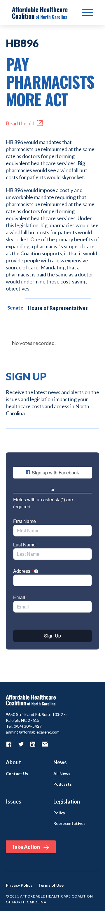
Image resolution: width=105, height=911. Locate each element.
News (60, 762)
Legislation (66, 801)
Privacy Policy (19, 885)
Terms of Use (51, 885)
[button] (87, 12)
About (13, 762)
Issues (13, 801)
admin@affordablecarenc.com (33, 731)
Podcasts (62, 784)
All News (61, 773)
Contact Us (17, 773)
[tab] (15, 307)
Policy (59, 813)
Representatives (69, 823)
